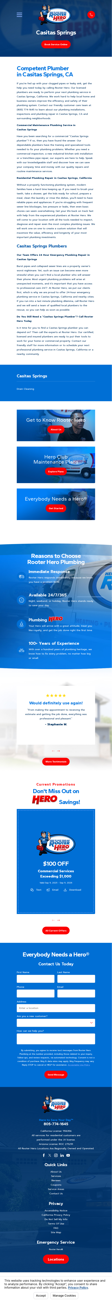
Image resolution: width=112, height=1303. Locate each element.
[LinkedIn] (62, 1155)
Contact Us (56, 1193)
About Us (55, 1172)
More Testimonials (56, 761)
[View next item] (58, 751)
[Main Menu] (19, 14)
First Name (23, 972)
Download (75, 889)
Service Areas (56, 1189)
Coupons (56, 1185)
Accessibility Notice (56, 1210)
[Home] (54, 14)
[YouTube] (68, 1155)
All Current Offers (55, 930)
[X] (49, 1155)
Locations (56, 1259)
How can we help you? (30, 1031)
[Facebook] (43, 1155)
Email (55, 889)
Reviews (55, 1180)
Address (21, 1001)
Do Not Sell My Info (56, 1219)
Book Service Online (55, 44)
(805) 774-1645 (25, 109)
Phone (20, 987)
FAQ (56, 1228)
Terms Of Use (56, 1223)
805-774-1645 (56, 1124)
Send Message (56, 1074)
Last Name (63, 972)
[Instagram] (56, 1155)
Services (56, 1176)
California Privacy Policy (56, 1215)
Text (38, 889)
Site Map (56, 1232)
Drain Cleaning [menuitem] (25, 389)
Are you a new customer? (32, 1016)
